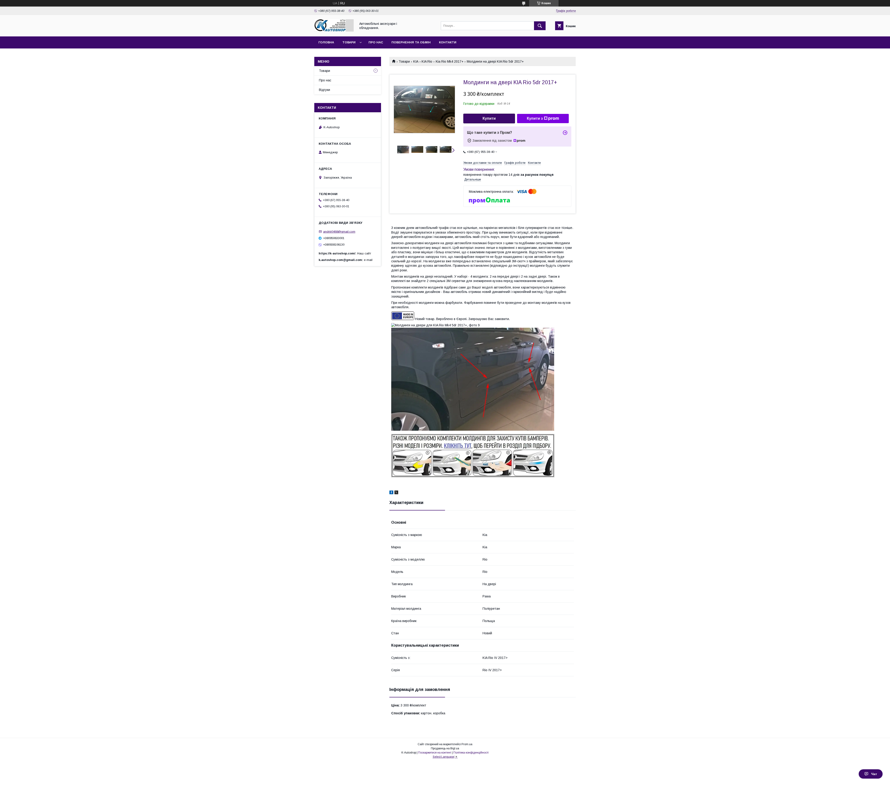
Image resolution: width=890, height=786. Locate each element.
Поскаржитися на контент (434, 752)
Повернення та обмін (411, 42)
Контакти (447, 42)
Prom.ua (466, 744)
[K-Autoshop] (334, 30)
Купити (489, 118)
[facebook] (391, 493)
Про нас (376, 42)
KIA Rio (427, 61)
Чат (874, 774)
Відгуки (324, 90)
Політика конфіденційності (471, 752)
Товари (349, 42)
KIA (415, 61)
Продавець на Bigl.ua (445, 748)
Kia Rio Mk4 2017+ (450, 61)
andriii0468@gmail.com (339, 231)
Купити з (535, 118)
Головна (326, 42)
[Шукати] (540, 25)
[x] (396, 493)
